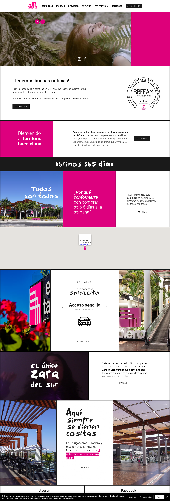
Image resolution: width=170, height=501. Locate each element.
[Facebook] (85, 59)
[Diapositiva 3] (84, 333)
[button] (134, 6)
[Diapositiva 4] (87, 333)
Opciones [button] (132, 497)
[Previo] (62, 307)
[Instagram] (79, 59)
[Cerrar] (167, 497)
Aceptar (159, 497)
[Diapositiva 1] (79, 333)
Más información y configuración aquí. (63, 498)
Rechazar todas (145, 497)
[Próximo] (106, 307)
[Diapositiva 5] (89, 333)
